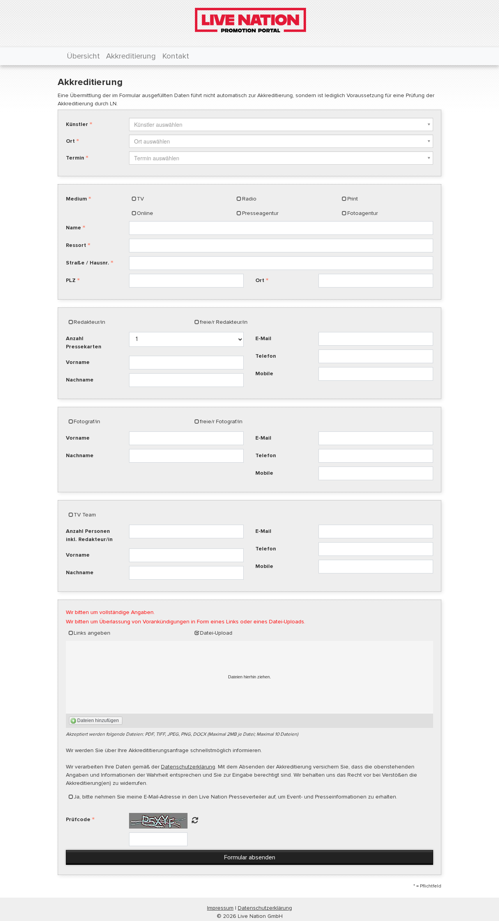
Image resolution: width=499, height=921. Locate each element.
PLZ (71, 280)
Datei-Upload (216, 633)
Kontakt (175, 56)
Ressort (76, 245)
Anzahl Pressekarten (83, 342)
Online (145, 213)
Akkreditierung (131, 56)
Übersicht (83, 56)
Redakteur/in (89, 322)
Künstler (77, 124)
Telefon (265, 356)
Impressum (220, 908)
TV (140, 198)
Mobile (264, 373)
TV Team (85, 514)
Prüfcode (78, 819)
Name (73, 227)
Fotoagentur (362, 213)
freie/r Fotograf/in (221, 421)
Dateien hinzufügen (98, 720)
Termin (75, 157)
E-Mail (263, 338)
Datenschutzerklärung (188, 766)
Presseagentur (260, 213)
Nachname (80, 379)
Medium (76, 198)
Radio (249, 198)
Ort (70, 141)
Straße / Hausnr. (87, 262)
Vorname (78, 362)
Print (352, 198)
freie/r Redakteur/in (224, 322)
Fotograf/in (87, 421)
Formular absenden (249, 857)
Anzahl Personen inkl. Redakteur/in (89, 535)
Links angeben (92, 633)
